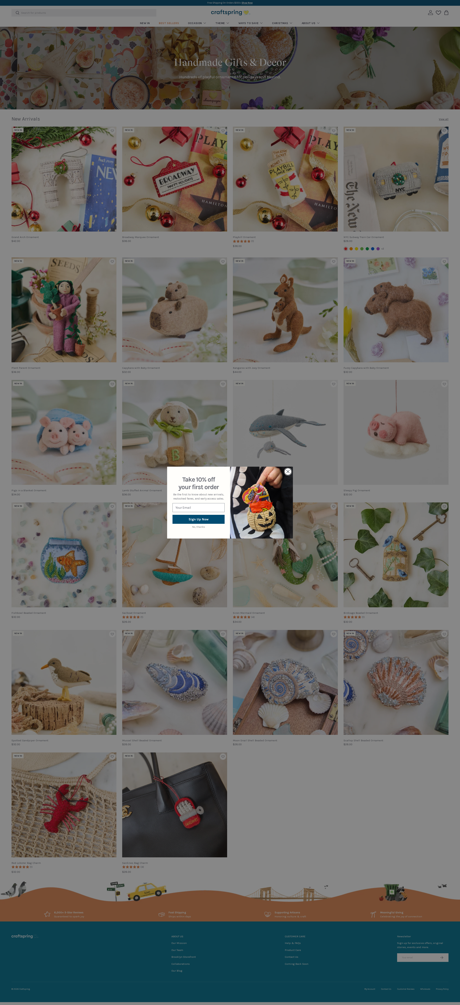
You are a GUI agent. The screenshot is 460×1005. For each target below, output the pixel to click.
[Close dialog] (287, 471)
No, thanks (198, 526)
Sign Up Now (199, 519)
